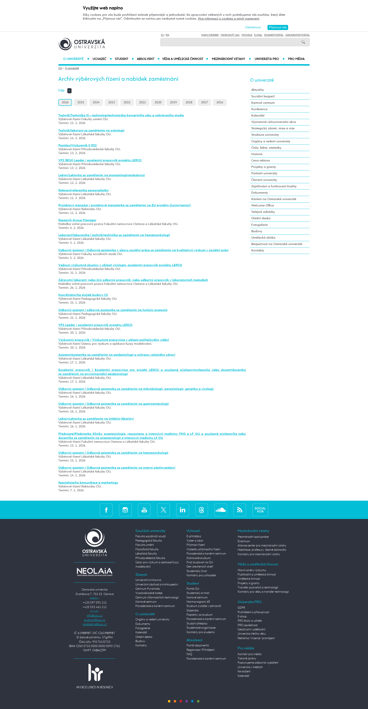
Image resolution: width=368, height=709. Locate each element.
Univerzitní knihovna (148, 580)
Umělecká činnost (249, 578)
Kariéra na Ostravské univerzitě (273, 199)
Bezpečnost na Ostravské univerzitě (276, 244)
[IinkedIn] (182, 510)
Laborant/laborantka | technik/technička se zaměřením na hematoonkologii (114, 235)
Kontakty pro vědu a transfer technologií (263, 591)
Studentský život (197, 571)
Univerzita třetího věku (252, 633)
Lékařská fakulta (146, 553)
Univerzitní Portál (297, 35)
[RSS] (239, 510)
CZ (162, 35)
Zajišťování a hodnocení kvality (274, 186)
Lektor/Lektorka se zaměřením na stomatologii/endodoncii (101, 175)
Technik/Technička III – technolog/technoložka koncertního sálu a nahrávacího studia (121, 115)
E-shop (242, 616)
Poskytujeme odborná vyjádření (258, 662)
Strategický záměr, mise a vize (273, 128)
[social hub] (260, 510)
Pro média (296, 59)
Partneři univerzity (264, 173)
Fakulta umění (144, 544)
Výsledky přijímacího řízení (203, 549)
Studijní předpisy (197, 623)
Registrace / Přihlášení (200, 649)
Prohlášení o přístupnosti (253, 612)
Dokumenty (259, 192)
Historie (256, 154)
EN (167, 35)
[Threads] (201, 510)
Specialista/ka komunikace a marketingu (88, 482)
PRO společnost (248, 625)
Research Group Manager (77, 220)
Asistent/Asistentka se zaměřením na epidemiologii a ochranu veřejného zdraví (116, 354)
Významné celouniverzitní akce (273, 122)
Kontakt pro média (250, 654)
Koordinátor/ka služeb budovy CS (83, 295)
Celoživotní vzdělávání (251, 629)
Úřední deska (260, 218)
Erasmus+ (244, 541)
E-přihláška (194, 536)
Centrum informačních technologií (157, 597)
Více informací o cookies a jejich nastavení (228, 18)
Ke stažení (244, 671)
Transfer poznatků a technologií (258, 587)
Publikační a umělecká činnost (257, 574)
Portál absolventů (198, 645)
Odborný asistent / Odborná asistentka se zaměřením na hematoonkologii (113, 452)
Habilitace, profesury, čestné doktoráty (262, 549)
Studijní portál (273, 35)
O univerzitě (76, 59)
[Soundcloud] (220, 510)
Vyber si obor (195, 540)
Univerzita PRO (270, 59)
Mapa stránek (210, 35)
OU (60, 68)
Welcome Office (262, 205)
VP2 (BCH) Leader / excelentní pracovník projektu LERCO (100, 160)
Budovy (256, 231)
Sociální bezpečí (263, 96)
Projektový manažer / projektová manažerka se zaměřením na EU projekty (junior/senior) (124, 205)
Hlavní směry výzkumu (252, 570)
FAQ (189, 654)
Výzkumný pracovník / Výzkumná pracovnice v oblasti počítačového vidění (113, 340)
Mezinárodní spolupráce (253, 536)
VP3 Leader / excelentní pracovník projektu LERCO (95, 325)
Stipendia (192, 610)
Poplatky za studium (200, 614)
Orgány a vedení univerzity (270, 141)
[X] (163, 510)
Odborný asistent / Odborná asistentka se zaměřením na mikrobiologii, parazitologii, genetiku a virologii (136, 389)
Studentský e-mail (198, 593)
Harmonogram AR (198, 601)
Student (124, 59)
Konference (259, 109)
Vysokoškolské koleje (148, 593)
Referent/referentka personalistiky (83, 190)
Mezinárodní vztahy (231, 59)
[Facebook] (106, 510)
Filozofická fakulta (146, 549)
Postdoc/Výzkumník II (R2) (77, 145)
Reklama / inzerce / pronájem (256, 638)
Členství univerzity (264, 180)
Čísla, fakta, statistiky (266, 147)
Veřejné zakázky (263, 211)
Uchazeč (102, 59)
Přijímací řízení (196, 544)
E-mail (258, 35)
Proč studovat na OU (200, 562)
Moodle (247, 35)
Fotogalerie (259, 224)
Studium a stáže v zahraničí (204, 606)
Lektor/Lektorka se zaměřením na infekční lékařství (96, 418)
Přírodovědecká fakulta (150, 558)
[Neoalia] (94, 571)
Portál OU (193, 588)
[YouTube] (144, 510)
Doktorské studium (199, 558)
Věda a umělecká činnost (185, 59)
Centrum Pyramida (147, 588)
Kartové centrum (263, 102)
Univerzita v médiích (250, 667)
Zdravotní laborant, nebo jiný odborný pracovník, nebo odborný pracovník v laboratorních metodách (133, 280)
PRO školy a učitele (250, 620)
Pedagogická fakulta (148, 540)
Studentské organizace (201, 627)
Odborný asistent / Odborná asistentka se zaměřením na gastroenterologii (113, 403)
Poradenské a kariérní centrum (155, 606)
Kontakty (257, 250)
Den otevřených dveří (200, 566)
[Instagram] (125, 510)
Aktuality (257, 89)
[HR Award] (94, 675)
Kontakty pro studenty (201, 632)
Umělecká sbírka (263, 237)
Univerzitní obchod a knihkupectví (156, 584)
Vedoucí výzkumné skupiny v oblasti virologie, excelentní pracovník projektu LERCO (120, 265)
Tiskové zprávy (247, 658)
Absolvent (148, 59)
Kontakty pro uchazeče (201, 575)
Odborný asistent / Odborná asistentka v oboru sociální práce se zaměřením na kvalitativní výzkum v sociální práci (143, 250)
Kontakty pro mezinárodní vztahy (259, 554)
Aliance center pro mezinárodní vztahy (262, 545)
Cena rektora (260, 160)
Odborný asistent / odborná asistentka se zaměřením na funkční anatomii (112, 310)
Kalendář (257, 115)
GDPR (241, 607)
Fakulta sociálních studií (150, 536)
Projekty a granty (263, 167)
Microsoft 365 (230, 35)
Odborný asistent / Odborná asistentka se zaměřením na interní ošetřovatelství (116, 467)
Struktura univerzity (265, 134)
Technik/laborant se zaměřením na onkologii (91, 130)
